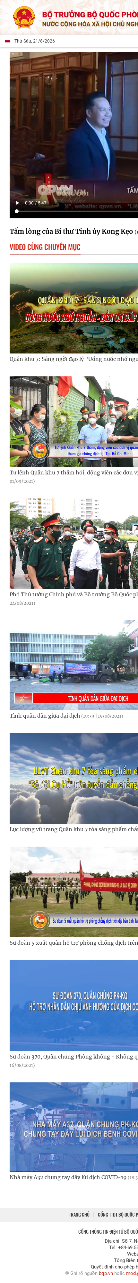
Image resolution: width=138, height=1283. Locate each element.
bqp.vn (106, 1273)
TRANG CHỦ (79, 1214)
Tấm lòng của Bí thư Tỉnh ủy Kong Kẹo (71, 231)
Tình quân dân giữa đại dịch (66, 715)
